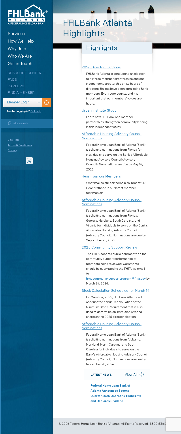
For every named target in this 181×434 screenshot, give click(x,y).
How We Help (21, 41)
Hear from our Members (101, 176)
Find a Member (21, 92)
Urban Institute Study (99, 110)
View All (131, 374)
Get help (35, 111)
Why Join (17, 48)
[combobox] (22, 102)
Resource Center (24, 73)
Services (16, 33)
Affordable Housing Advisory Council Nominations (111, 135)
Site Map (13, 140)
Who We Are (20, 56)
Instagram (38, 160)
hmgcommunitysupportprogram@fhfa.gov (116, 279)
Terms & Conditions (20, 145)
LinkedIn (20, 160)
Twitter (29, 160)
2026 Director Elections (101, 67)
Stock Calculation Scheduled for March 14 (115, 290)
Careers (16, 86)
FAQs (12, 79)
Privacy (12, 150)
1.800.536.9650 (161, 424)
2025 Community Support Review (109, 247)
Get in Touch (20, 63)
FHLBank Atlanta (28, 14)
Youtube (11, 160)
